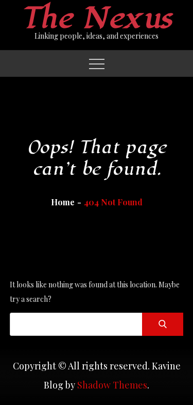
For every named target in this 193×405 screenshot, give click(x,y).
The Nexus (97, 18)
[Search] (162, 324)
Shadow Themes (112, 385)
